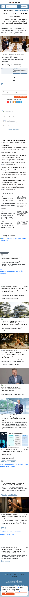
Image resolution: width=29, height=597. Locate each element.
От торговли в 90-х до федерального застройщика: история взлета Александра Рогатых (13, 418)
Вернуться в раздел (22, 10)
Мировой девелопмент (7, 83)
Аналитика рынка (11, 461)
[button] (20, 102)
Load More (14, 565)
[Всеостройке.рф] (14, 2)
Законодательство (12, 494)
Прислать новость (13, 132)
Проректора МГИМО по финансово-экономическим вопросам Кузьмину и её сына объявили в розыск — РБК (13, 551)
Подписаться (23, 6)
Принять (7, 593)
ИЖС (3, 461)
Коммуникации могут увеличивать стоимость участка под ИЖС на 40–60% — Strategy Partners (13, 453)
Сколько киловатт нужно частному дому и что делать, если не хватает (13, 517)
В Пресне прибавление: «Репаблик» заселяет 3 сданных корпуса (11, 257)
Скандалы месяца (6, 561)
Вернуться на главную (9, 10)
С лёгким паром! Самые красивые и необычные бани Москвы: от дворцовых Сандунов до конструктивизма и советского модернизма (14, 355)
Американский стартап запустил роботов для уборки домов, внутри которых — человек (13, 169)
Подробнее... (20, 591)
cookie (17, 587)
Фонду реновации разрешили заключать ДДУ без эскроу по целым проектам (13, 483)
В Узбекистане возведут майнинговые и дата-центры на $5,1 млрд (13, 181)
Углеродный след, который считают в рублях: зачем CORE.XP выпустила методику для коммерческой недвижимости (14, 323)
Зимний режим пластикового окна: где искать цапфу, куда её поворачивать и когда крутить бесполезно (14, 290)
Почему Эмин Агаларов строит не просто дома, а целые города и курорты (13, 156)
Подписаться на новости (14, 129)
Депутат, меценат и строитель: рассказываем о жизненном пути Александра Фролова (11, 388)
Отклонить (21, 593)
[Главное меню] (3, 6)
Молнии (4, 494)
